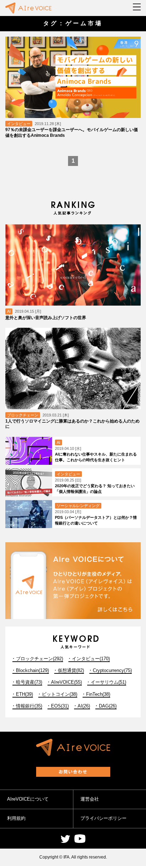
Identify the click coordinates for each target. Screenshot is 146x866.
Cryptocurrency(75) (112, 670)
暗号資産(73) (29, 682)
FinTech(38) (98, 694)
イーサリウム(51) (108, 682)
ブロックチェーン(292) (39, 658)
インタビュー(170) (91, 658)
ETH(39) (24, 694)
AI (9, 311)
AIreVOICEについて (28, 799)
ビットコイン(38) (59, 694)
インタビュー (18, 124)
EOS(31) (60, 706)
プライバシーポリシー (103, 818)
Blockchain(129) (32, 670)
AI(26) (84, 706)
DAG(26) (108, 706)
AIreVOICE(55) (66, 682)
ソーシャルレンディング (78, 506)
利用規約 (16, 818)
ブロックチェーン (22, 415)
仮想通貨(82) (71, 670)
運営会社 (89, 799)
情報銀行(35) (29, 706)
